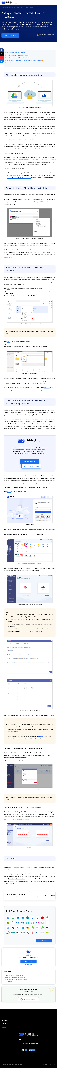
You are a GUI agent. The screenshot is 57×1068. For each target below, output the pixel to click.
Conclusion (9, 63)
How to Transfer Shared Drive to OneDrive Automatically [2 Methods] (24, 60)
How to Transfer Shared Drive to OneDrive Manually (20, 57)
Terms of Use (53, 1064)
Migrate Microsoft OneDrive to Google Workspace (16, 979)
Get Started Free (10, 35)
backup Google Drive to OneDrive (16, 879)
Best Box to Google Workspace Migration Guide (15, 977)
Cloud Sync (15, 449)
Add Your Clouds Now (43, 940)
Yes (46, 896)
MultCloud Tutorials (10, 7)
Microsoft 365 (15, 126)
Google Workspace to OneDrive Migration (14, 975)
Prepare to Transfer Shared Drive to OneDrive (18, 55)
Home (4, 7)
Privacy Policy (44, 1064)
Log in (8, 288)
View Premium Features (31, 466)
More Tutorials (8, 981)
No (54, 896)
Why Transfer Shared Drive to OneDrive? (16, 52)
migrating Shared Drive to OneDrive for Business (19, 177)
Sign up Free (28, 961)
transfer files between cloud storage (39, 410)
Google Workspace (26, 112)
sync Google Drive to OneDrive (31, 881)
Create (9, 491)
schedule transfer (32, 629)
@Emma (47, 34)
